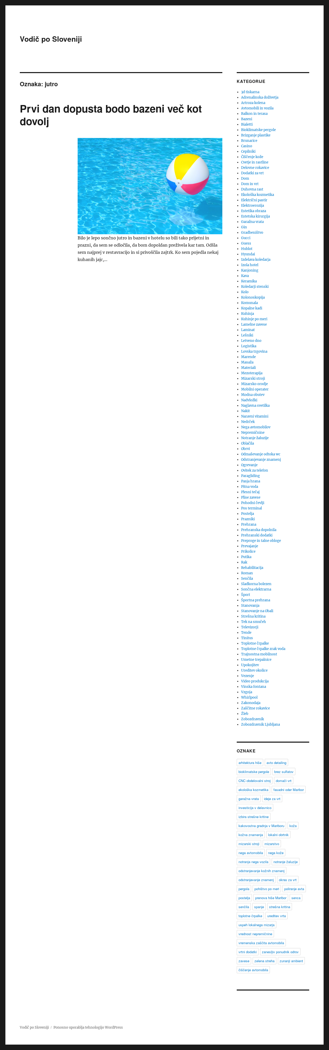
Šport (245, 595)
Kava (245, 276)
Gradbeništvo (252, 232)
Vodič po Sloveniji (51, 38)
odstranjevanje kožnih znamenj (262, 870)
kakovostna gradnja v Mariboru (261, 825)
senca (295, 897)
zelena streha (264, 960)
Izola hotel (249, 265)
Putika (246, 557)
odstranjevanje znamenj (256, 879)
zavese (244, 960)
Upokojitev (250, 665)
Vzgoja (246, 692)
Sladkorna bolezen (256, 584)
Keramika (249, 281)
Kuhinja (247, 313)
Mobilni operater (255, 389)
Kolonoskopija (253, 297)
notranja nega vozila (253, 861)
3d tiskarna (250, 92)
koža (293, 825)
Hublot (246, 249)
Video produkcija (255, 681)
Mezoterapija (251, 373)
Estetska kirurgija (255, 216)
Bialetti (247, 124)
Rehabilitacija (252, 568)
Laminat (248, 330)
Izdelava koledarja (255, 259)
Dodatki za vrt (252, 173)
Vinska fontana (253, 686)
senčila (244, 906)
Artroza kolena (253, 103)
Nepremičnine (252, 432)
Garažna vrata (252, 222)
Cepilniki (248, 151)
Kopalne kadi (251, 308)
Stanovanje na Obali (257, 611)
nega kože (276, 852)
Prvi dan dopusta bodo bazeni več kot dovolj (111, 114)
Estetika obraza (253, 211)
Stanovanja (250, 605)
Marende (248, 357)
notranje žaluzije (285, 861)
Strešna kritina (253, 616)
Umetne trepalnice (256, 659)
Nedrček (248, 422)
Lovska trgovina (254, 351)
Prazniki (248, 519)
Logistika (248, 346)
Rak (244, 562)
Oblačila (247, 443)
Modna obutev (252, 395)
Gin (244, 227)
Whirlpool (249, 697)
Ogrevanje (249, 465)
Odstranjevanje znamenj (261, 459)
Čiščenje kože (252, 157)
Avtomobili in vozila (257, 108)
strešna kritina (279, 906)
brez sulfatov (284, 771)
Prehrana (248, 524)
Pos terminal (251, 508)
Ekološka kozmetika (257, 195)
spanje (259, 906)
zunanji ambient (291, 960)
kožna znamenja (251, 834)
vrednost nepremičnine (255, 933)
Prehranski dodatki (256, 535)
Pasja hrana (250, 481)
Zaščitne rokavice (255, 708)
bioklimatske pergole (254, 771)
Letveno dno (251, 341)
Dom (245, 178)
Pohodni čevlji (252, 503)
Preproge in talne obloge (261, 541)
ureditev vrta (276, 915)
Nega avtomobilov (255, 427)
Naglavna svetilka (255, 405)
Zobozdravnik (252, 719)
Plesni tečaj (250, 492)
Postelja (247, 513)
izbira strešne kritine (254, 816)
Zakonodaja (250, 703)
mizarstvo (271, 843)
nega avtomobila (251, 852)
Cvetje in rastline (254, 162)
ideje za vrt (272, 798)
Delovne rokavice (255, 168)
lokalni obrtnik (278, 834)
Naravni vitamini (254, 416)
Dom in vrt (250, 184)
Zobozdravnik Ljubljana (260, 724)
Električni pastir (254, 200)
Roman (247, 573)
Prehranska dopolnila (258, 530)
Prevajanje (249, 546)
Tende (246, 632)
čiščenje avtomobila (253, 969)
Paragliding (250, 476)
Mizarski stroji (253, 378)
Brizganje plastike (255, 135)
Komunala (249, 303)
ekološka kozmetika (253, 789)
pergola (244, 888)
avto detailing (276, 762)
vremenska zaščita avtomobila (261, 942)
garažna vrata (249, 798)
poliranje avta (294, 888)
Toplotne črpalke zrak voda (263, 649)
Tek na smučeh (253, 622)
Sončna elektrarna (256, 589)
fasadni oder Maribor (288, 789)
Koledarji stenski (255, 286)
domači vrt (283, 780)
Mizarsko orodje (254, 384)
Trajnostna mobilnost (259, 654)
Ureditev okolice (254, 670)
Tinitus (247, 638)
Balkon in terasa (254, 113)
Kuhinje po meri (254, 319)
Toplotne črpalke (255, 643)
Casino (246, 146)
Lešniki (247, 335)
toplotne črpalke (250, 915)
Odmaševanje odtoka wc (260, 454)
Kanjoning (249, 270)
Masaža (247, 362)
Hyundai (248, 254)
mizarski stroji (249, 843)
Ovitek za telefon (254, 470)
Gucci (245, 238)
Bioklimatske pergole (258, 130)
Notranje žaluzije (255, 438)
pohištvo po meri (266, 888)
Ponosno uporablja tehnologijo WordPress (88, 1027)
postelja (244, 897)
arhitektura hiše (250, 762)
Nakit (245, 411)
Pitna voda (249, 486)
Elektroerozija (252, 205)
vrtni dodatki (248, 951)
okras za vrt (288, 879)
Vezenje (247, 676)
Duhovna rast (252, 189)
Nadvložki (249, 400)
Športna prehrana (255, 600)
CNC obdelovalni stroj (255, 780)
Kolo (245, 292)
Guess (246, 243)
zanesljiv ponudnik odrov (280, 951)
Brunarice (249, 140)
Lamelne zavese (254, 324)
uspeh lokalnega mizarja (257, 924)
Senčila (247, 578)
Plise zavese (250, 497)
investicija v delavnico (255, 807)
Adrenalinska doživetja (259, 97)
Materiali (248, 368)
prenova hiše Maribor (270, 897)
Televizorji (249, 627)
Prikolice (248, 551)
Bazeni (246, 119)
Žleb (244, 713)
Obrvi (245, 449)
